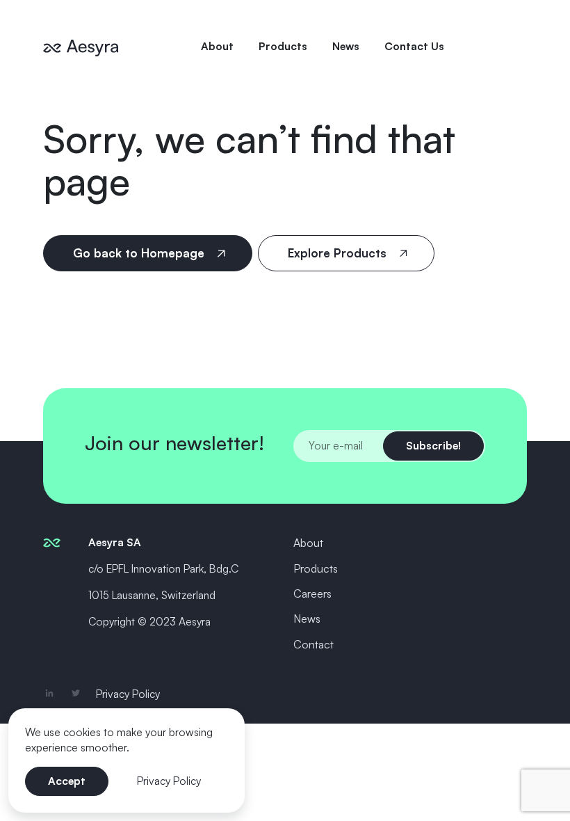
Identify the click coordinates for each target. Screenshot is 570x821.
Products (283, 46)
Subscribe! (433, 445)
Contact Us (414, 46)
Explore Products (339, 253)
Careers (312, 593)
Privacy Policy (128, 694)
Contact (313, 644)
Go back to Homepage (140, 253)
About (217, 46)
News (345, 46)
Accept (67, 781)
